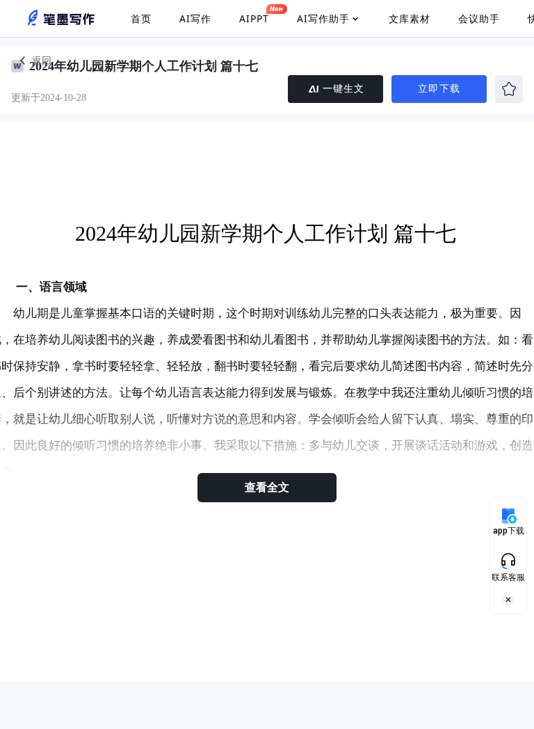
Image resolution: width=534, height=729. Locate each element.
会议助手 (479, 18)
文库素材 (409, 18)
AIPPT (254, 18)
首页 (141, 18)
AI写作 (195, 18)
